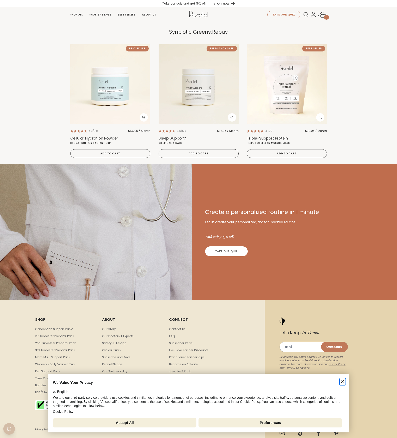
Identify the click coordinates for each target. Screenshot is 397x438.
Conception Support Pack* (54, 329)
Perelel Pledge (112, 364)
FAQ (172, 336)
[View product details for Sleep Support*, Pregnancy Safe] (199, 84)
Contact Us (177, 329)
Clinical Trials (111, 350)
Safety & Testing (114, 343)
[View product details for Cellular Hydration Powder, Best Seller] (110, 84)
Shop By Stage (100, 14)
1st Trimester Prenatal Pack (54, 336)
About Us (149, 14)
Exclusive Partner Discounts (188, 350)
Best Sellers (127, 14)
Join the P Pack (180, 371)
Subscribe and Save (116, 357)
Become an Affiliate (183, 364)
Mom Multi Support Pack (52, 357)
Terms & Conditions (297, 368)
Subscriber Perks (181, 343)
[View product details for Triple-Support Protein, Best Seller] (287, 84)
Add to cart (110, 153)
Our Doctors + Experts (118, 336)
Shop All (76, 14)
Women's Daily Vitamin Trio (55, 364)
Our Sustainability (114, 371)
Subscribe (334, 346)
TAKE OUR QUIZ (284, 14)
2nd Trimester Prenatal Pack (55, 343)
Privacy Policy (337, 364)
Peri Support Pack (47, 371)
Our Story (109, 329)
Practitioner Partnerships (186, 357)
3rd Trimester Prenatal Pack (55, 350)
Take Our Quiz (226, 251)
